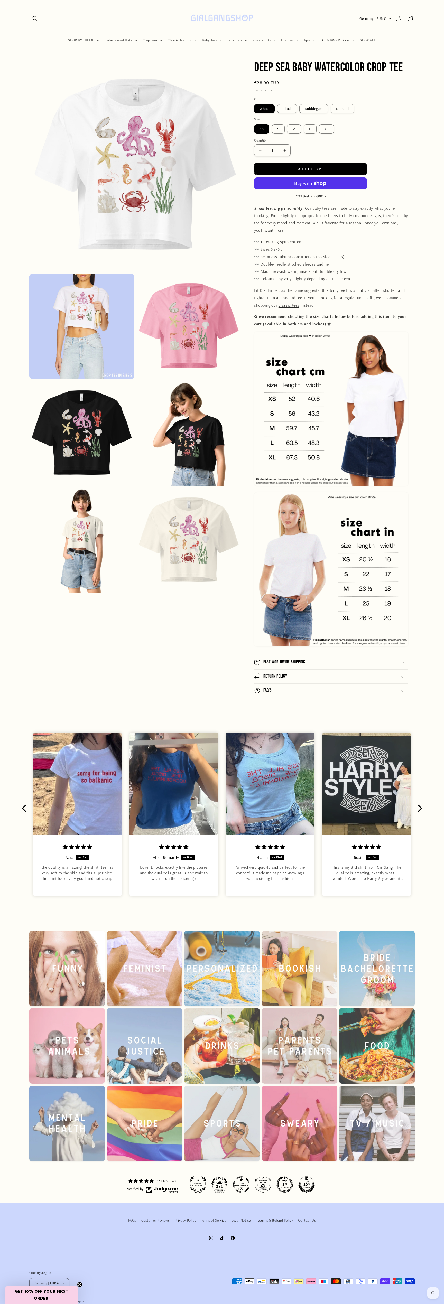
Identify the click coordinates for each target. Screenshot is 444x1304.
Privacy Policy (185, 1220)
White (264, 108)
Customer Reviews (155, 1220)
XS (262, 129)
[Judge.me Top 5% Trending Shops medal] (284, 1184)
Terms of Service (213, 1220)
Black (287, 108)
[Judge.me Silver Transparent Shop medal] (241, 1184)
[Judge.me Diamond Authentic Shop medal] (198, 1184)
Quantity (260, 140)
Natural (342, 108)
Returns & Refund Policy (274, 1220)
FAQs (132, 1220)
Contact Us (307, 1220)
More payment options (310, 196)
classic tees (289, 305)
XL (326, 129)
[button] (35, 18)
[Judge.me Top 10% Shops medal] (306, 1184)
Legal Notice (241, 1220)
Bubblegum (314, 108)
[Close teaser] (79, 1284)
